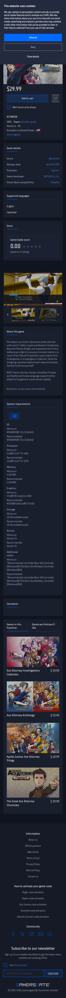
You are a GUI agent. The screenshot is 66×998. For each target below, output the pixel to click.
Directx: (11, 530)
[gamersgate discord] (40, 934)
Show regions (13, 134)
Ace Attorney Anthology (21, 715)
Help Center (33, 852)
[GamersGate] (33, 987)
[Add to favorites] (55, 98)
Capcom (55, 170)
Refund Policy (33, 870)
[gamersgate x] (22, 934)
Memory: (11, 467)
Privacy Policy (33, 864)
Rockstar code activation (33, 910)
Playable (55, 182)
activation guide (28, 122)
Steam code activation (33, 898)
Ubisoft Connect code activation (33, 916)
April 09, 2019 (52, 164)
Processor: (12, 446)
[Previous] (7, 314)
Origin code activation (33, 892)
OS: (8, 424)
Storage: (11, 509)
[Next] (58, 314)
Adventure (54, 158)
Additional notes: (12, 553)
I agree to (18, 965)
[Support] (49, 934)
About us (33, 839)
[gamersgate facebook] (13, 934)
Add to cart (28, 98)
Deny (33, 47)
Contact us (33, 876)
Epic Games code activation (33, 904)
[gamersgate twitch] (31, 934)
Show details (33, 56)
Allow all (33, 37)
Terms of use (33, 858)
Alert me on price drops (24, 107)
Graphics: (11, 488)
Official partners (33, 846)
